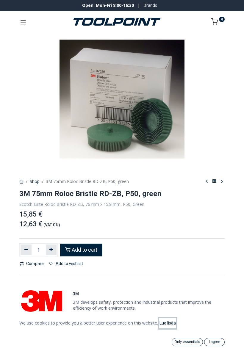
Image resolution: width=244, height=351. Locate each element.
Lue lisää (167, 323)
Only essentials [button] (187, 342)
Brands (150, 5)
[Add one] (51, 250)
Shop (35, 181)
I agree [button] (214, 342)
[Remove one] (26, 250)
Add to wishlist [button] (69, 263)
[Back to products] (214, 181)
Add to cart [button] (84, 250)
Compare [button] (35, 263)
